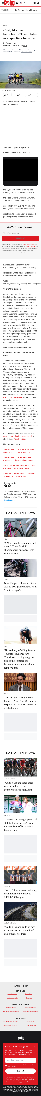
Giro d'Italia (28, 994)
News (5, 25)
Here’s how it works (26, 52)
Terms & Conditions (18, 1081)
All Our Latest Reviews (10, 1021)
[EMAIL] (10, 485)
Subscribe (27, 3)
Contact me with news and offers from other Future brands (21, 1065)
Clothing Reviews (30, 1025)
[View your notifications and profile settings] (17, 3)
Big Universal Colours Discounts (26, 10)
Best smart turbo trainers (11, 1011)
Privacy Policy (28, 1079)
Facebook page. (21, 439)
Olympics (29, 998)
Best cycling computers (30, 1011)
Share (8, 95)
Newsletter (33, 95)
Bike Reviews (30, 1021)
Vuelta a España (12, 998)
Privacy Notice (30, 246)
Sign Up (20, 1071)
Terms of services (28, 244)
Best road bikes (11, 1007)
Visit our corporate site (31, 1087)
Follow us (22, 95)
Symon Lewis (11, 43)
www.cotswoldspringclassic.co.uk (17, 436)
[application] (20, 168)
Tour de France (12, 994)
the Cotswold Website (12, 397)
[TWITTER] (6, 485)
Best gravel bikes (30, 1007)
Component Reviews (10, 1025)
